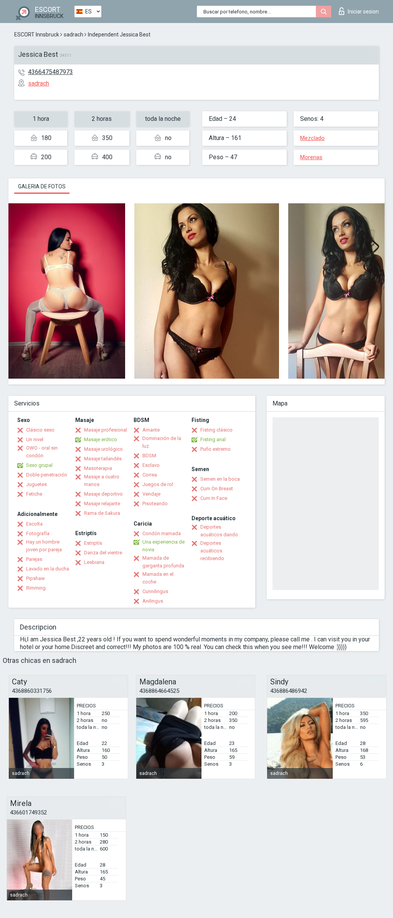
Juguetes (36, 484)
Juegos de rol (157, 484)
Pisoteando (155, 503)
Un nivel (34, 439)
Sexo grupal (39, 465)
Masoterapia (98, 468)
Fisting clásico (216, 430)
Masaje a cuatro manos (101, 480)
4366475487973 (50, 72)
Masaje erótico (100, 439)
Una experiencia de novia (163, 545)
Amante (151, 430)
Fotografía (38, 533)
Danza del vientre (103, 552)
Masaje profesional (105, 430)
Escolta (34, 524)
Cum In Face (213, 498)
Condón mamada (161, 533)
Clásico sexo (40, 430)
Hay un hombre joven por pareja (44, 545)
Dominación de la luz (161, 442)
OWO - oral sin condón (42, 451)
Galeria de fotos (42, 186)
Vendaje (151, 494)
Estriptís (93, 543)
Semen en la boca (220, 479)
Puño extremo (215, 449)
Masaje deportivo (103, 494)
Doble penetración (46, 475)
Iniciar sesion (363, 11)
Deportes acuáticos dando (219, 530)
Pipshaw (35, 578)
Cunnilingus (155, 591)
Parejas (34, 559)
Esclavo (151, 465)
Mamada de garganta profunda (163, 562)
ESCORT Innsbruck (36, 34)
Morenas (311, 157)
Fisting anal (213, 439)
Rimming (36, 588)
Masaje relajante (102, 503)
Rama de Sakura (102, 513)
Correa (149, 475)
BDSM (149, 455)
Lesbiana (94, 562)
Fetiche (34, 494)
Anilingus (152, 601)
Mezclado (312, 138)
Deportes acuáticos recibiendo (212, 550)
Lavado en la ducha (47, 569)
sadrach (73, 34)
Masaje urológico (103, 449)
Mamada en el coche (157, 578)
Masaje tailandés (103, 458)
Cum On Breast (216, 488)
